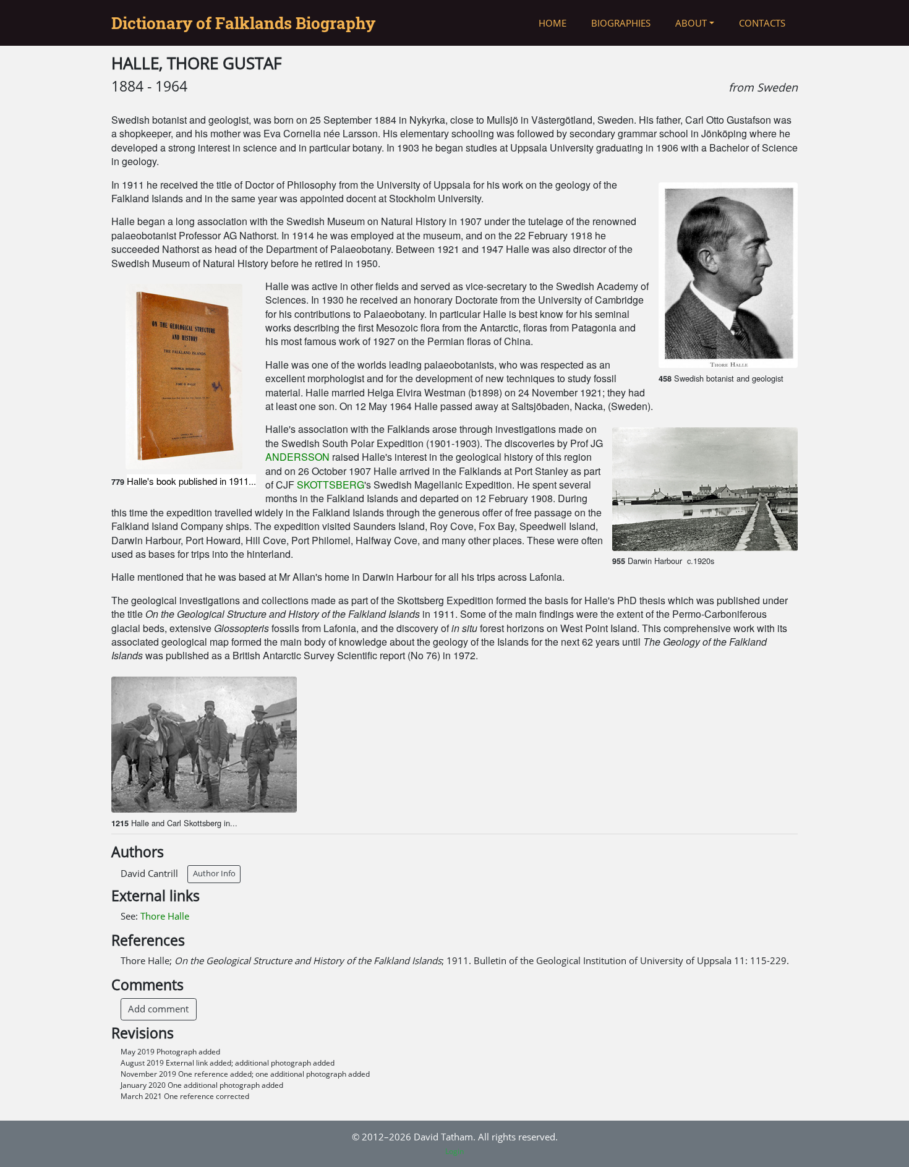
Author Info (214, 873)
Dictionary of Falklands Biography (243, 22)
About (691, 23)
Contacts (762, 23)
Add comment (158, 1008)
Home (552, 23)
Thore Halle (164, 916)
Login (454, 1151)
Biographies (621, 23)
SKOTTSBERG (330, 484)
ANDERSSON (297, 457)
